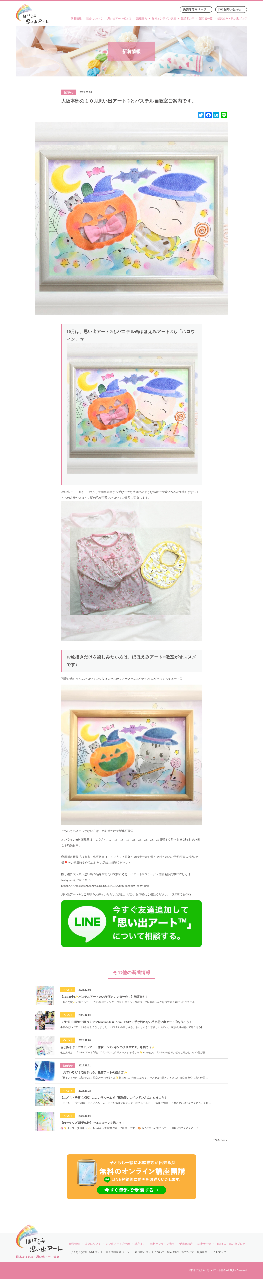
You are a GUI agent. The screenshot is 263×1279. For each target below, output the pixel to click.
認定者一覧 (206, 18)
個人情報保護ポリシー (118, 1252)
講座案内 (141, 18)
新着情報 (76, 18)
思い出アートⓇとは (119, 18)
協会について (94, 18)
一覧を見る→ (220, 1139)
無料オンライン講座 (164, 18)
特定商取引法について (180, 1252)
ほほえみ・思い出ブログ (232, 18)
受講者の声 (187, 18)
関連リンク (96, 1252)
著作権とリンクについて (149, 1252)
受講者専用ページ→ (196, 9)
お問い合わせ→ (234, 9)
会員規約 (202, 1252)
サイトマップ (218, 1252)
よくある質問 (78, 1252)
